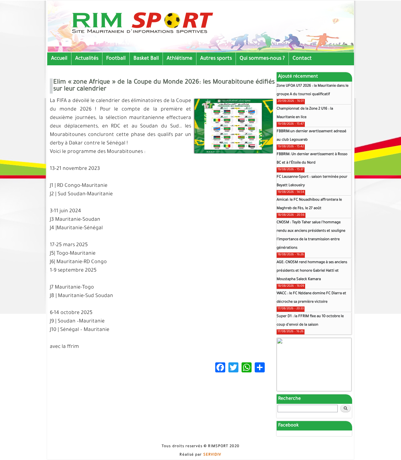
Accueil (59, 59)
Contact (302, 59)
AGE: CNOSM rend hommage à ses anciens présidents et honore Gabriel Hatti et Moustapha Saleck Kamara (312, 271)
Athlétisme (179, 59)
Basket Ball (146, 59)
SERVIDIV (212, 455)
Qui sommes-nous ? (262, 59)
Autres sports (216, 59)
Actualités (86, 59)
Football (116, 59)
